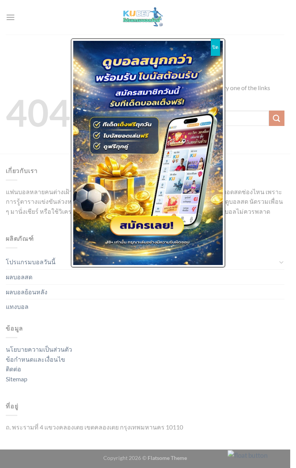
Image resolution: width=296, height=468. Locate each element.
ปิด (215, 47)
